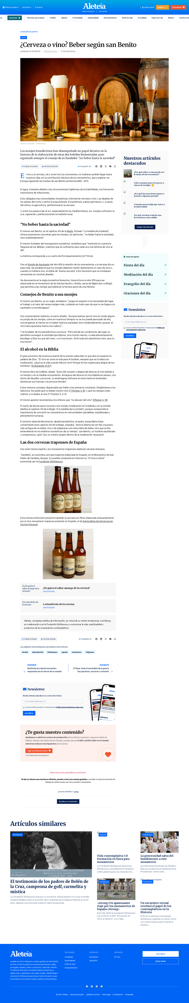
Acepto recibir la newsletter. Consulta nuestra (54, 707)
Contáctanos (118, 994)
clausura (103, 835)
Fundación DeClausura (51, 461)
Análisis (53, 18)
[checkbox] (23, 707)
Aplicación (93, 960)
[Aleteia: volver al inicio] (94, 6)
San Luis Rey (103, 11)
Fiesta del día (134, 265)
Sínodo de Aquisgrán (39, 264)
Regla (70, 231)
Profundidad (78, 18)
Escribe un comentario (68, 801)
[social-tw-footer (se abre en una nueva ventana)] (97, 986)
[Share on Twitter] (106, 166)
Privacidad (129, 994)
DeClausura (52, 652)
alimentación (37, 652)
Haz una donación (77, 994)
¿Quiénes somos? (93, 994)
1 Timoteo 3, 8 (77, 390)
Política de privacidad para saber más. (70, 707)
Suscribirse (160, 954)
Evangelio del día (137, 284)
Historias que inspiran (35, 18)
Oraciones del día (137, 293)
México (171, 18)
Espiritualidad (93, 18)
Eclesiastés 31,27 (41, 365)
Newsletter (93, 957)
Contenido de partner (29, 31)
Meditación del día (138, 275)
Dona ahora (177, 7)
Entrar (76, 791)
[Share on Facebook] (96, 166)
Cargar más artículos (145, 227)
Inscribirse (29, 713)
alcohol (25, 652)
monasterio (77, 652)
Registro (160, 7)
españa (64, 652)
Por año (117, 957)
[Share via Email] (110, 166)
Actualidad (142, 18)
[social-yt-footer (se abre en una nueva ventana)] (87, 986)
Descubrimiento (110, 18)
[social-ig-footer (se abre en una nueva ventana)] (102, 986)
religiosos (90, 652)
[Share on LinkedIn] (101, 166)
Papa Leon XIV (157, 18)
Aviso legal (106, 994)
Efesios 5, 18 (100, 400)
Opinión (64, 18)
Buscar (39, 7)
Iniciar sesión (149, 7)
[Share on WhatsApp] (115, 166)
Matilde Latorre (50, 51)
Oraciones (13, 18)
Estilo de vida (127, 18)
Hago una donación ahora (37, 750)
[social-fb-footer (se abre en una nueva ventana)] (92, 986)
